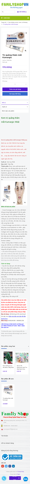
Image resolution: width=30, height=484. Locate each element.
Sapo (18, 474)
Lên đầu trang (14, 478)
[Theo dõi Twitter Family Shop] (6, 466)
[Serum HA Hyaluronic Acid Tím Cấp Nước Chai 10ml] (22, 358)
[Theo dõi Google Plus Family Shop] (2, 466)
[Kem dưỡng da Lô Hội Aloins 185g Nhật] (8, 358)
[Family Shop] (15, 414)
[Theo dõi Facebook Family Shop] (9, 466)
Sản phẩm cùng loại (8, 346)
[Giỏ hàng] (17, 12)
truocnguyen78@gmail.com (11, 429)
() (22, 11)
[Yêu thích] (26, 33)
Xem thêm (28, 346)
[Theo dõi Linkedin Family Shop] (13, 466)
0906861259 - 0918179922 (10, 425)
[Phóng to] (26, 51)
